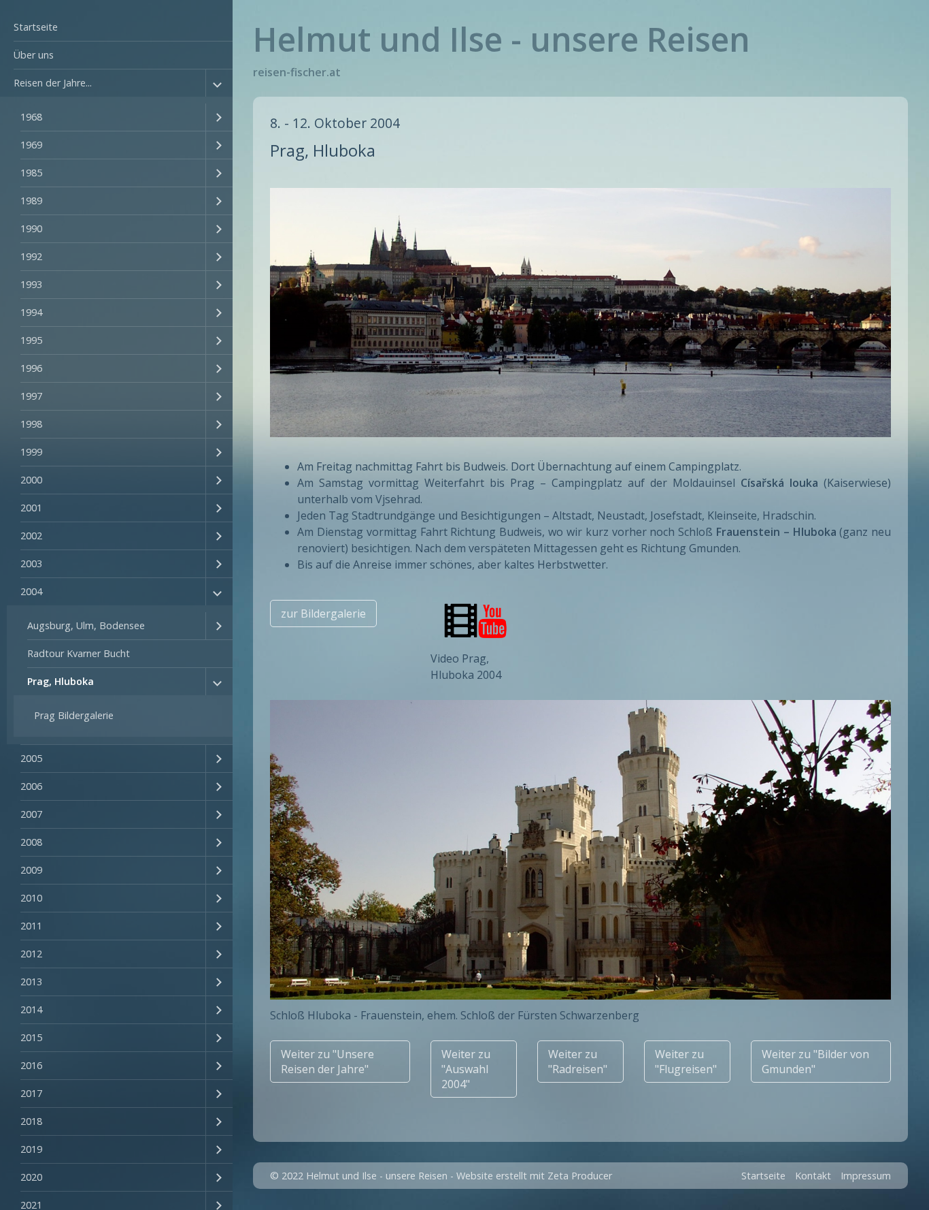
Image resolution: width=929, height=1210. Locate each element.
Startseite (36, 26)
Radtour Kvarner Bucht (78, 653)
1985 (31, 172)
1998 (31, 423)
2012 (31, 953)
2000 (31, 479)
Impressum (866, 1175)
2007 (31, 814)
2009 (31, 869)
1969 (31, 144)
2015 (31, 1037)
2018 (31, 1121)
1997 (31, 395)
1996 (31, 368)
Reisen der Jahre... (53, 82)
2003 (31, 563)
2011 (31, 925)
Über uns (34, 54)
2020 (31, 1177)
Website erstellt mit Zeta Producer (534, 1175)
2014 (31, 1009)
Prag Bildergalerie (74, 715)
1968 (31, 116)
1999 (31, 451)
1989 (31, 200)
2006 (31, 786)
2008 (31, 841)
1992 (31, 256)
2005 (31, 758)
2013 (31, 981)
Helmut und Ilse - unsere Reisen (501, 39)
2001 (31, 507)
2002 (31, 535)
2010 (31, 897)
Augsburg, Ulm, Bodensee (86, 625)
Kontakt (813, 1175)
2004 (31, 591)
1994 (31, 312)
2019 (31, 1149)
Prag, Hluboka (60, 681)
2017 (31, 1093)
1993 (31, 284)
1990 (31, 228)
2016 (31, 1065)
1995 (31, 340)
